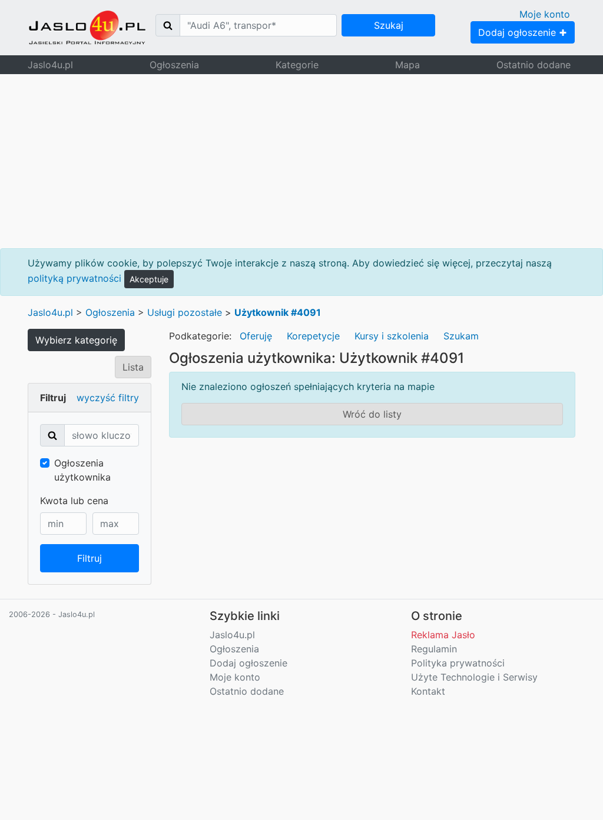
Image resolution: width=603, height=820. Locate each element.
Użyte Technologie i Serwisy (474, 677)
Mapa (407, 65)
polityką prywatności (74, 278)
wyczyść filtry (108, 398)
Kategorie (297, 65)
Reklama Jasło (443, 635)
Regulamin (434, 649)
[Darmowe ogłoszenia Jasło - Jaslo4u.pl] (87, 28)
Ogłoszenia (174, 65)
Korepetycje (313, 336)
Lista (133, 367)
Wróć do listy (372, 414)
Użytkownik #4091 (277, 312)
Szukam (461, 336)
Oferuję (256, 336)
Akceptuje (149, 279)
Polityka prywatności (458, 663)
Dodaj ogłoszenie (518, 32)
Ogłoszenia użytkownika (82, 470)
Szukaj (388, 25)
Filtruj (89, 558)
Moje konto (544, 14)
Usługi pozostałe (184, 312)
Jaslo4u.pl (50, 65)
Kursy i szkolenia (391, 336)
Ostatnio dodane (533, 65)
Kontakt (428, 691)
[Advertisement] (301, 161)
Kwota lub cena (74, 500)
